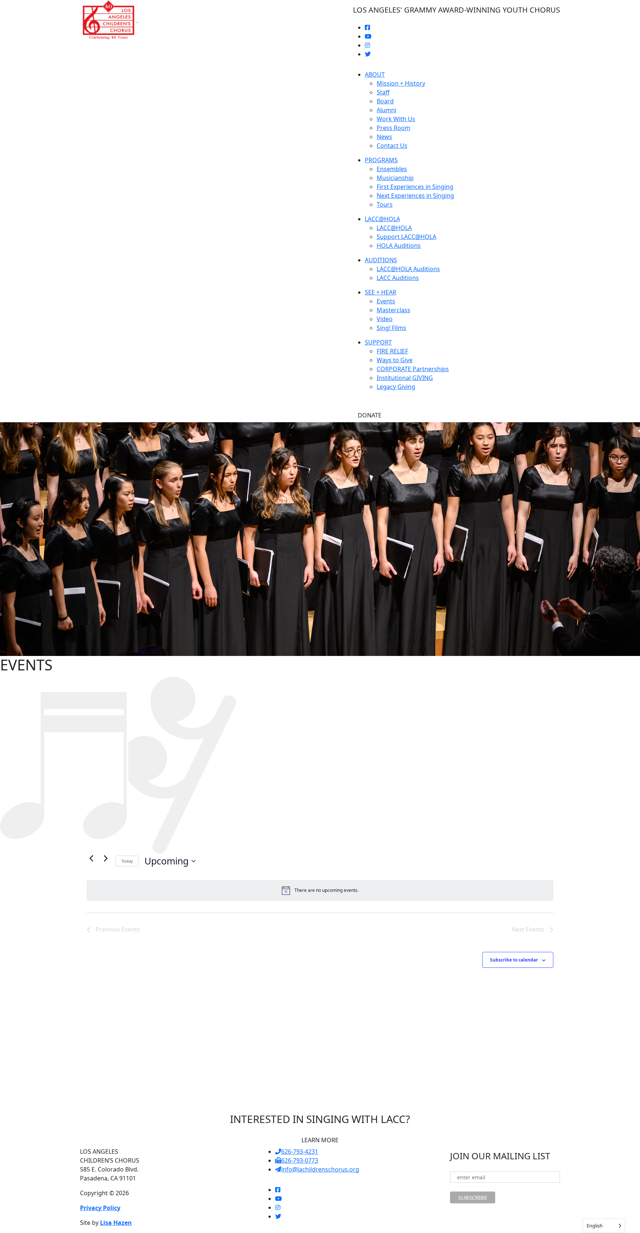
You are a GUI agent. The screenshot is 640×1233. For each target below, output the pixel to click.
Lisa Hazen (116, 1223)
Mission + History (401, 83)
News (384, 137)
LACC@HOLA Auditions (408, 269)
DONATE (369, 415)
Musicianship (395, 178)
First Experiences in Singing (415, 187)
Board (385, 101)
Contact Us (392, 145)
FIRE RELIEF (392, 351)
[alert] (320, 890)
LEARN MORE (320, 1140)
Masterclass (393, 310)
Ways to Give (395, 360)
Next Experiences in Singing (415, 195)
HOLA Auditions (399, 245)
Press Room (393, 128)
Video (385, 319)
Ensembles (392, 169)
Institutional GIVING (405, 378)
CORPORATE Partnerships (413, 369)
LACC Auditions (398, 278)
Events (386, 301)
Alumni (386, 110)
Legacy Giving (396, 387)
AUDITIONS (381, 260)
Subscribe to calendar (514, 960)
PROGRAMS (381, 160)
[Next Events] (105, 858)
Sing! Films (391, 328)
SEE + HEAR (380, 292)
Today (127, 861)
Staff (383, 92)
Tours (385, 204)
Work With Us (396, 119)
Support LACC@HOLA (406, 237)
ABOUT (375, 74)
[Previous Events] (91, 858)
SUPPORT (378, 342)
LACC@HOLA (382, 219)
